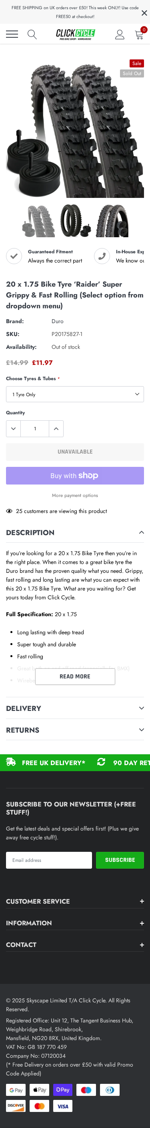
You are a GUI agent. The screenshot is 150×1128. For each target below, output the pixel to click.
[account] (120, 34)
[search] (32, 34)
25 (19, 511)
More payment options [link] (75, 495)
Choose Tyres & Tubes (33, 378)
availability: (21, 347)
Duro (58, 321)
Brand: (15, 321)
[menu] (12, 34)
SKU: (13, 334)
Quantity (15, 412)
